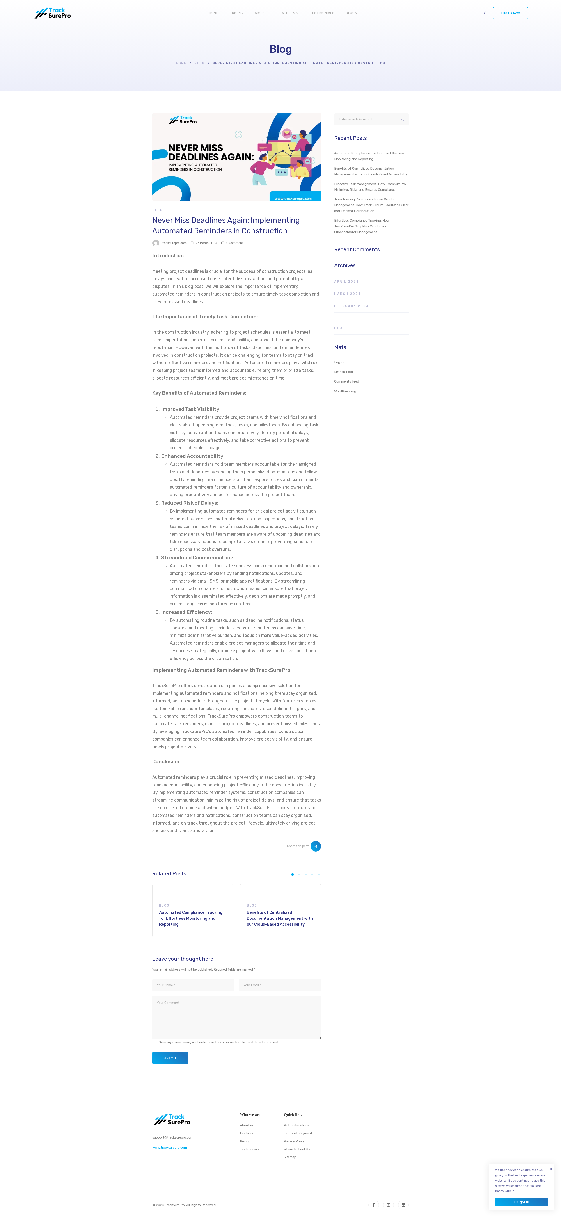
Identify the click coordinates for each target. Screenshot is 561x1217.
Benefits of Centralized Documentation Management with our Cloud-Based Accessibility (371, 171)
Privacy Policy (294, 1141)
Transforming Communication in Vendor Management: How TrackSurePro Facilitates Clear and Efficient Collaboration (371, 205)
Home (181, 63)
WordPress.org (345, 391)
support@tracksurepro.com (172, 1137)
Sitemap (290, 1157)
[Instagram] (388, 1205)
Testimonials (249, 1149)
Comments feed (346, 381)
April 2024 (346, 281)
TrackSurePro (272, 670)
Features (246, 1133)
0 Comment (234, 243)
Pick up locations (296, 1125)
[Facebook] (373, 1205)
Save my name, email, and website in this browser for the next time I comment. (219, 1042)
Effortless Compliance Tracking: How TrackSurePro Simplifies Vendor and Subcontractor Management (361, 226)
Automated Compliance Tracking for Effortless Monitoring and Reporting (369, 156)
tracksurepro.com (174, 243)
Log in (339, 362)
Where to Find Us (297, 1149)
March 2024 (347, 294)
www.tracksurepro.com (169, 1147)
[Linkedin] (403, 1205)
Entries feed (343, 372)
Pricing (245, 1141)
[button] (292, 874)
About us (247, 1125)
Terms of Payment (298, 1133)
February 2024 (351, 306)
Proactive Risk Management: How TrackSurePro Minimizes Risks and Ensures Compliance (370, 187)
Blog (199, 63)
